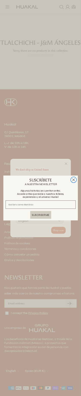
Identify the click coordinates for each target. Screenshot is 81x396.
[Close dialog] (73, 180)
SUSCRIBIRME (40, 215)
